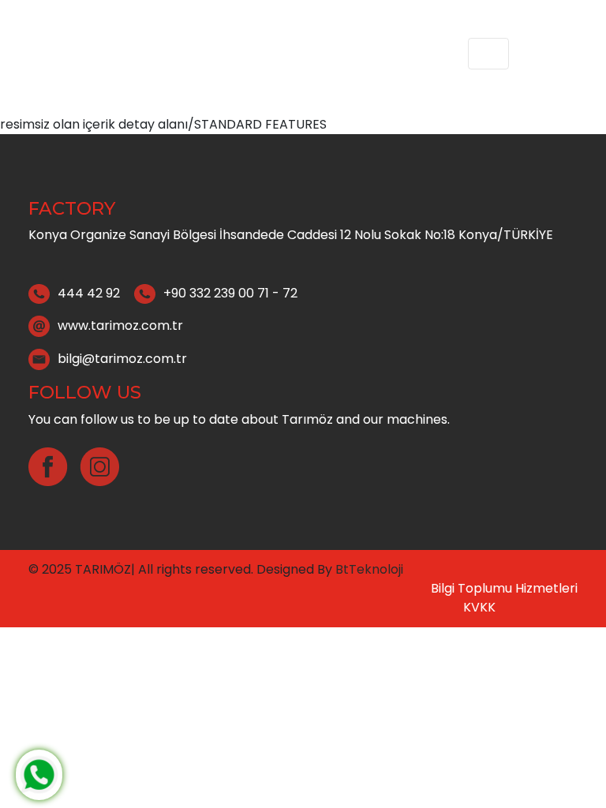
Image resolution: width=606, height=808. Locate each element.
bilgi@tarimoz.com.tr (122, 359)
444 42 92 (89, 293)
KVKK (479, 607)
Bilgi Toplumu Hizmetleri (504, 588)
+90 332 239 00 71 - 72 (230, 293)
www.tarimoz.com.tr (120, 325)
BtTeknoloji (367, 569)
